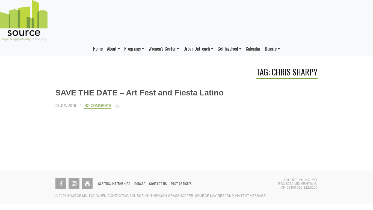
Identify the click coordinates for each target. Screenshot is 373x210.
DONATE (139, 183)
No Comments (97, 106)
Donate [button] (271, 48)
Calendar (253, 48)
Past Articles (181, 183)
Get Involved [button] (228, 48)
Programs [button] (132, 48)
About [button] (112, 48)
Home (98, 48)
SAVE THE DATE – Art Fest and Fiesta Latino (139, 92)
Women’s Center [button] (162, 48)
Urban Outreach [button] (196, 48)
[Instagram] (74, 183)
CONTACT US (158, 183)
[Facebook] (60, 183)
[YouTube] (87, 183)
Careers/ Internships (114, 183)
